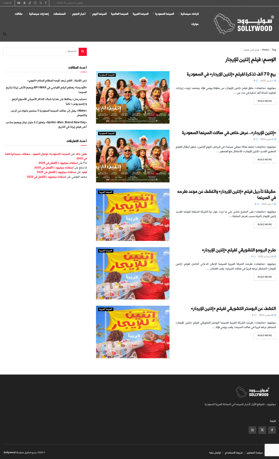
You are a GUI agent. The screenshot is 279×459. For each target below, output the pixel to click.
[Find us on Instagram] (252, 430)
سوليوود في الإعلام (257, 3)
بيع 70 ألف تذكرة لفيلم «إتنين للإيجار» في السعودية (231, 74)
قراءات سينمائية (190, 13)
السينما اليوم (99, 13)
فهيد (84, 172)
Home (265, 50)
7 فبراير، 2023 (267, 81)
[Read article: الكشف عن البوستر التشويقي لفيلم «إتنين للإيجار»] (133, 332)
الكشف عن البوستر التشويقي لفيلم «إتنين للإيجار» (233, 308)
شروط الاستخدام (234, 452)
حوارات (195, 24)
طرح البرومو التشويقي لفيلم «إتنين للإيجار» (239, 250)
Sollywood (10, 452)
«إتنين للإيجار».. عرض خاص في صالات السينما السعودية (229, 132)
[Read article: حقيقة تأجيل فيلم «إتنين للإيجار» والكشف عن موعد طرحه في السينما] (133, 214)
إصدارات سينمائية (39, 13)
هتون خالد (81, 153)
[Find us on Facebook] (272, 430)
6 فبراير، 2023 (267, 139)
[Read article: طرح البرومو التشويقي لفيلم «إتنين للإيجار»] (133, 273)
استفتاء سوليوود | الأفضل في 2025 (58, 162)
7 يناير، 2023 (267, 204)
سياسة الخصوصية (238, 3)
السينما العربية (140, 13)
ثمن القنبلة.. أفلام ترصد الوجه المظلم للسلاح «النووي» (57, 80)
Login (6, 3)
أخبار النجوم (79, 13)
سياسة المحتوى (255, 452)
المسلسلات (59, 13)
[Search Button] (5, 34)
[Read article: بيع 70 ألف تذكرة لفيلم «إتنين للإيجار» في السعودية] (133, 97)
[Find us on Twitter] (262, 430)
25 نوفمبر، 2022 (266, 315)
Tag (274, 50)
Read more (263, 100)
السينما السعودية (164, 13)
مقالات (18, 13)
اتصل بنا (224, 3)
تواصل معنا (215, 452)
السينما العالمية (119, 13)
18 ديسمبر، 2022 (266, 256)
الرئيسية (272, 3)
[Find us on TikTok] (30, 3)
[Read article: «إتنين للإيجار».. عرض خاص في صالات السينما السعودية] (133, 156)
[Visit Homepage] (240, 24)
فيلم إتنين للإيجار (251, 50)
